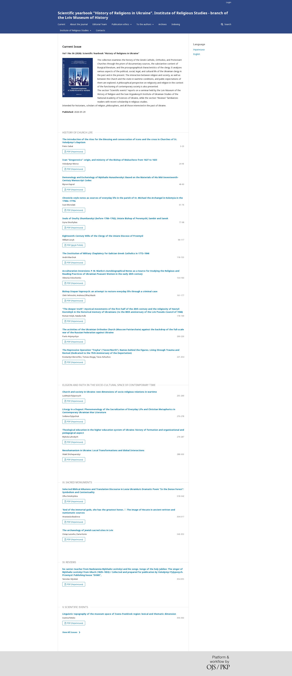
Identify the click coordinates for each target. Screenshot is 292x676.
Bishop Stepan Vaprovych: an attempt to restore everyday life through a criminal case (109, 291)
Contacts (100, 30)
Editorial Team (99, 24)
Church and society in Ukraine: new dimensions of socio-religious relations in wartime (109, 391)
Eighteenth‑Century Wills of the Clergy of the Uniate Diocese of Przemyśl (102, 235)
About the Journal (79, 24)
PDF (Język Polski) (75, 245)
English (196, 54)
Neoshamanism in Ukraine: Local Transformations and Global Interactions (103, 450)
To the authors (144, 24)
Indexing (176, 24)
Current (61, 24)
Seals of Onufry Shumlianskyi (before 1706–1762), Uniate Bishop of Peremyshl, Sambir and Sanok (115, 218)
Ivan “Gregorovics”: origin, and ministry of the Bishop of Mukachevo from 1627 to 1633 (109, 159)
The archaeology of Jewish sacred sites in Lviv (87, 530)
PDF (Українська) (75, 151)
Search (227, 24)
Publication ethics (121, 24)
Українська (199, 49)
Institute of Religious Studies (74, 30)
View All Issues (69, 632)
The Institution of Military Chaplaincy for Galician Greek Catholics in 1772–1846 (105, 253)
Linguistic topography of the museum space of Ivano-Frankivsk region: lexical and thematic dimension (119, 613)
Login (228, 2)
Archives (162, 24)
